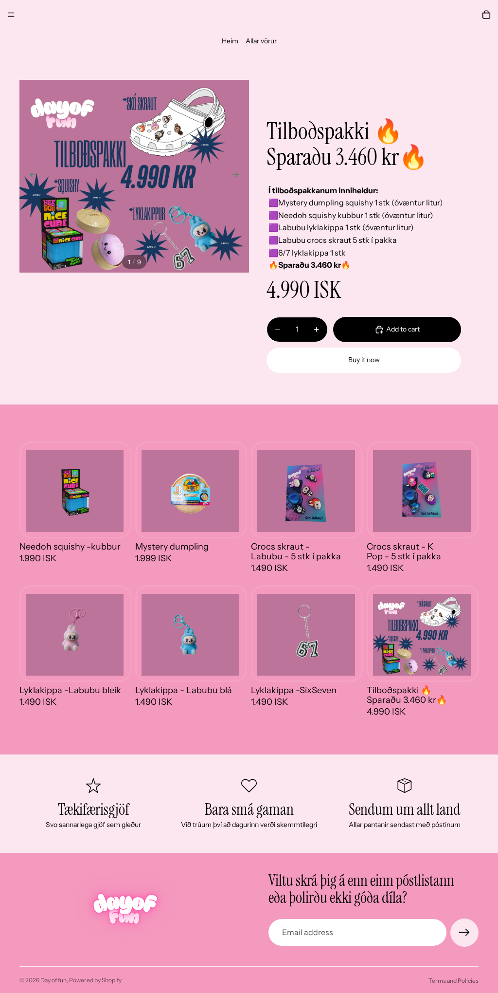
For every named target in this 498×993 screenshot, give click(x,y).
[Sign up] (464, 933)
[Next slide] (238, 176)
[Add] (108, 517)
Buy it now (364, 359)
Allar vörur (261, 41)
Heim (230, 41)
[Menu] (11, 14)
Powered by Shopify (95, 980)
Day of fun (53, 980)
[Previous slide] (30, 176)
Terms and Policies (453, 980)
